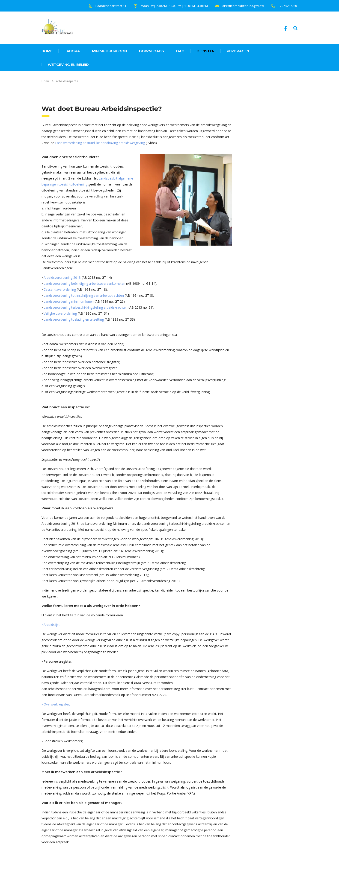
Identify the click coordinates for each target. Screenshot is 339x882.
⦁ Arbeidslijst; (51, 624)
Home (46, 81)
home (47, 51)
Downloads (151, 51)
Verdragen (238, 51)
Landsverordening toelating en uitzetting (74, 319)
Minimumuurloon (109, 51)
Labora (72, 51)
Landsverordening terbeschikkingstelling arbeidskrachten (86, 307)
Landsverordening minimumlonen (69, 301)
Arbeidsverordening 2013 (62, 277)
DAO (180, 51)
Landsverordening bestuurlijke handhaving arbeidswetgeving (100, 143)
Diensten (205, 51)
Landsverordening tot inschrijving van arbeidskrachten (83, 295)
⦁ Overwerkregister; (56, 704)
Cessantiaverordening (60, 289)
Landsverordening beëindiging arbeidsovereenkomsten (84, 283)
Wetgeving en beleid (68, 64)
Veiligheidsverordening (60, 313)
